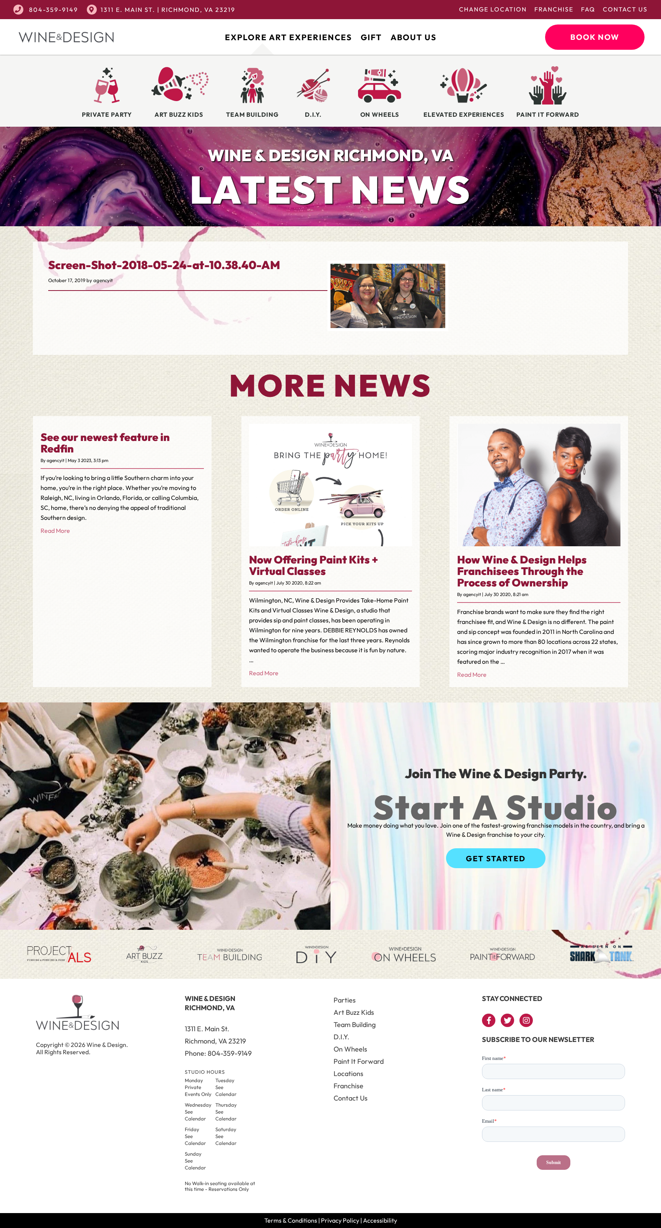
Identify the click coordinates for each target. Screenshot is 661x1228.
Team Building (355, 1024)
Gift (371, 37)
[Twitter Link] (507, 1020)
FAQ (588, 9)
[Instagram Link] (526, 1020)
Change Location (493, 9)
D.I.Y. (341, 1036)
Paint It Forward (359, 1061)
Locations (348, 1073)
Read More (55, 530)
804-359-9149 (52, 9)
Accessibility (380, 1220)
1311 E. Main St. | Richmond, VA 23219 (168, 9)
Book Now (594, 37)
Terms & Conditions (290, 1220)
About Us (413, 37)
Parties (345, 1000)
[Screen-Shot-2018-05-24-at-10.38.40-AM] (387, 326)
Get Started (496, 858)
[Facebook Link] (488, 1020)
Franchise (553, 9)
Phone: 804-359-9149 (218, 1053)
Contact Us (625, 9)
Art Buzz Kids (354, 1012)
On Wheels (350, 1049)
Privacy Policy (340, 1220)
